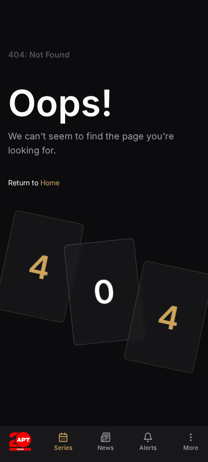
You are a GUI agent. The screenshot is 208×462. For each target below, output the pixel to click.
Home (50, 182)
